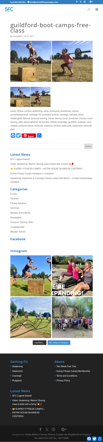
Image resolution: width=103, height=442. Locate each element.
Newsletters (16, 217)
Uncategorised (17, 226)
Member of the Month (20, 212)
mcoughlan (17, 36)
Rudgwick (17, 380)
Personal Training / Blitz (21, 222)
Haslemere (17, 371)
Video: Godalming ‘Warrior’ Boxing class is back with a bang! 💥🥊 (42, 163)
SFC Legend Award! (20, 159)
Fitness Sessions (18, 203)
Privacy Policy (63, 380)
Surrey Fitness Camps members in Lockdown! (32, 173)
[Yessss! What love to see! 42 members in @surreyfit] (30, 317)
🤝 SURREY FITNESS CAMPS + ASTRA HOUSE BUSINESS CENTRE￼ (46, 168)
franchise (14, 207)
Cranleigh (17, 375)
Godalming (17, 366)
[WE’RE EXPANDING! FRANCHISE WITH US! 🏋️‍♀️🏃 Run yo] (72, 275)
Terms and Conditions (66, 375)
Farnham (14, 198)
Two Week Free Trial (66, 366)
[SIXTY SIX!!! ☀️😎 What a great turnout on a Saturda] (30, 275)
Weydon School (17, 231)
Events (13, 193)
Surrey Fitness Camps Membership (73, 371)
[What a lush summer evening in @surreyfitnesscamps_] (72, 317)
